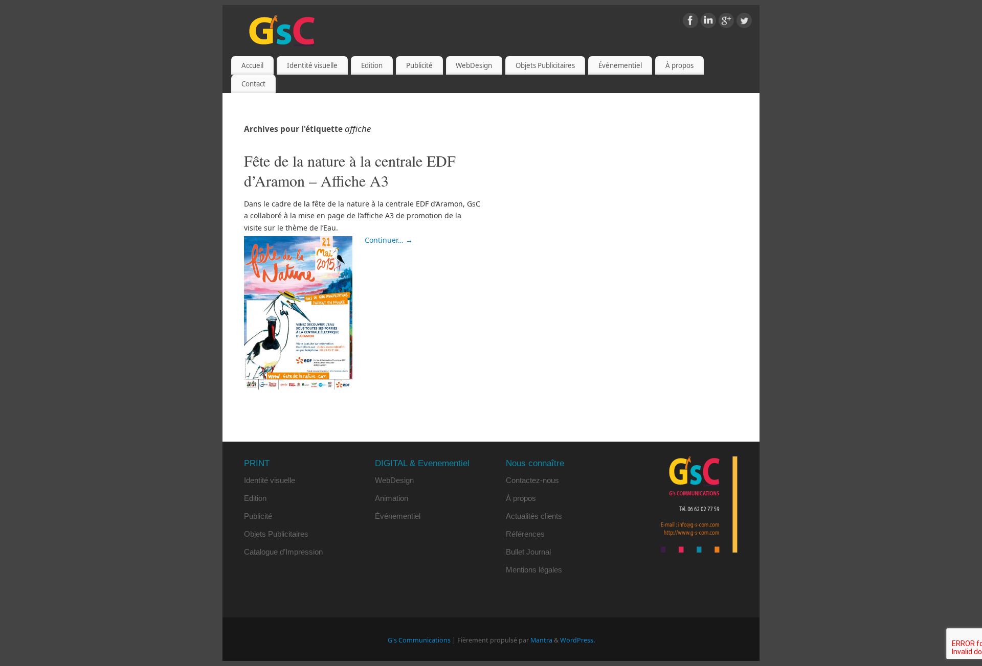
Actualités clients (534, 516)
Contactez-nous (532, 480)
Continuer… (389, 240)
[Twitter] (744, 22)
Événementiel (620, 65)
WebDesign (474, 65)
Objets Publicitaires (545, 65)
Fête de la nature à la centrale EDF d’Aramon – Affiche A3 (350, 170)
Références (525, 534)
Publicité (419, 65)
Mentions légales (534, 569)
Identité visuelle (312, 65)
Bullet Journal (528, 551)
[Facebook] (690, 22)
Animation (391, 498)
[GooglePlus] (726, 22)
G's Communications (419, 640)
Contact (253, 83)
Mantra (541, 640)
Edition (372, 65)
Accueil (252, 65)
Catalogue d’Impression (283, 551)
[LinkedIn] (708, 22)
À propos (679, 65)
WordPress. (577, 640)
